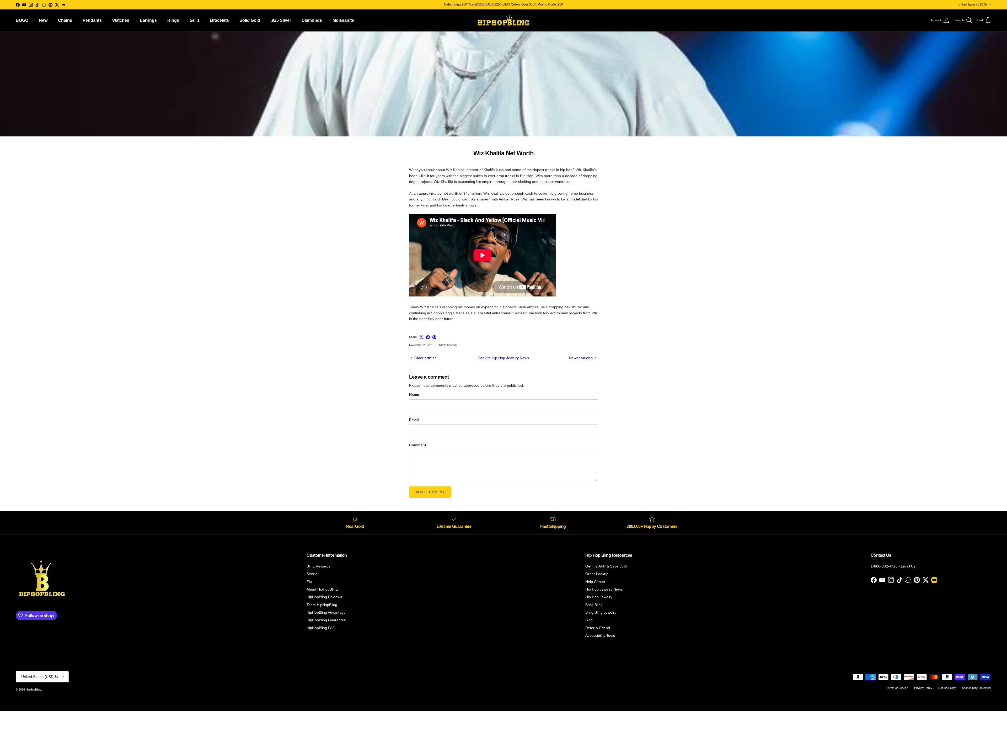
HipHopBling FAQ (321, 628)
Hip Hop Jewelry (598, 597)
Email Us (908, 566)
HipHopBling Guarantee (326, 620)
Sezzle (312, 574)
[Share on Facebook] (428, 337)
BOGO (22, 20)
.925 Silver (281, 20)
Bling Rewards (318, 566)
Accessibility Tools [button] (600, 635)
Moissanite (343, 20)
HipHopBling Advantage (326, 612)
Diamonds (312, 20)
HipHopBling (33, 689)
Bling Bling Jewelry (600, 612)
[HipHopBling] (503, 20)
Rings (173, 20)
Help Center (595, 582)
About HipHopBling (322, 589)
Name (414, 394)
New (43, 20)
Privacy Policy (923, 687)
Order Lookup (596, 574)
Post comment (430, 492)
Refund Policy (947, 687)
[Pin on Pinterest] (434, 337)
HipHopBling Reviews (324, 597)
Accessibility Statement (976, 687)
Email (414, 420)
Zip (309, 582)
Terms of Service (897, 687)
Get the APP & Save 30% (606, 566)
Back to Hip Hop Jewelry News (503, 358)
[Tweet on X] (421, 337)
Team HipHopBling (322, 605)
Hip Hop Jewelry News (604, 589)
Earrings (148, 20)
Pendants (92, 20)
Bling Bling (594, 605)
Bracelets (219, 20)
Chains (65, 20)
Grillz (195, 20)
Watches (120, 20)
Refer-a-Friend (597, 628)
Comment (417, 445)
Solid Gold (249, 20)
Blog (589, 620)
